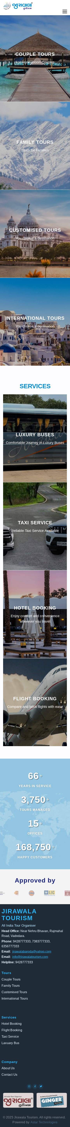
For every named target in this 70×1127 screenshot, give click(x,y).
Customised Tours (14, 992)
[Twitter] (41, 1086)
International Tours (15, 998)
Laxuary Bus (10, 1043)
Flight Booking (12, 1030)
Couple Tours (11, 979)
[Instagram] (29, 1086)
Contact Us (9, 1074)
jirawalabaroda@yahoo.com (31, 951)
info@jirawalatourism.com (30, 956)
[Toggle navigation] (64, 11)
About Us (8, 1068)
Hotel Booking (12, 1023)
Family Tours (11, 985)
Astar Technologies (44, 1122)
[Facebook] (35, 1086)
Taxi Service (10, 1036)
